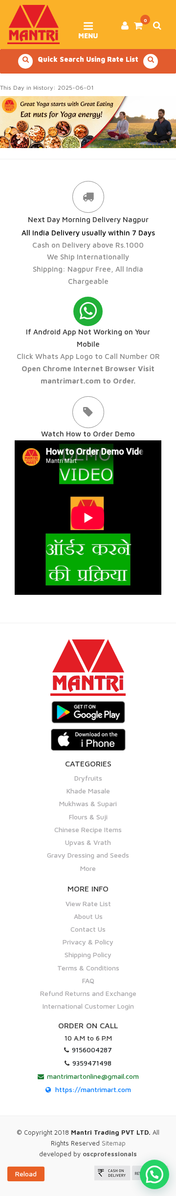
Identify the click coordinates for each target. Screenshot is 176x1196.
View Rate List (88, 903)
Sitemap (114, 1143)
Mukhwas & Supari (88, 803)
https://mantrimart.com (93, 1089)
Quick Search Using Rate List (88, 59)
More (88, 868)
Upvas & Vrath (88, 842)
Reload (26, 1174)
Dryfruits (88, 778)
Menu (88, 32)
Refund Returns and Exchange (88, 993)
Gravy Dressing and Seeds (88, 855)
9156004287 (92, 1049)
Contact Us (88, 929)
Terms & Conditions (88, 968)
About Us (88, 916)
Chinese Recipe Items (88, 829)
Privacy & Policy (88, 942)
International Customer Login (88, 1006)
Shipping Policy (88, 954)
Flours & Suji (88, 817)
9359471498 (91, 1063)
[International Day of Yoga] (88, 122)
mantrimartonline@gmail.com (93, 1076)
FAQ (88, 980)
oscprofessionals (110, 1154)
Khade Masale (88, 791)
